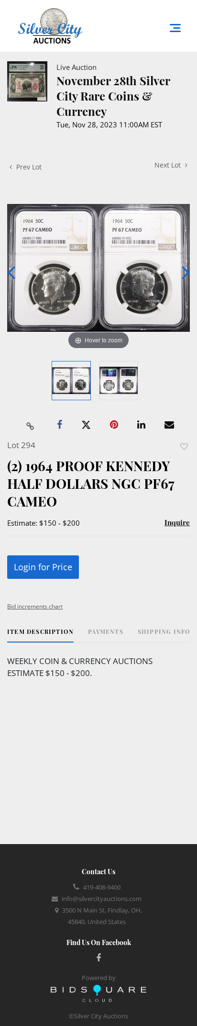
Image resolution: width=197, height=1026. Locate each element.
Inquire (177, 522)
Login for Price (43, 567)
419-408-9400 (101, 887)
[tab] (40, 635)
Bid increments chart (35, 606)
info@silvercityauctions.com (102, 898)
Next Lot (168, 165)
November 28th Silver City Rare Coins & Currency (113, 96)
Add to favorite (184, 446)
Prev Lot (28, 166)
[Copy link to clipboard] (30, 425)
